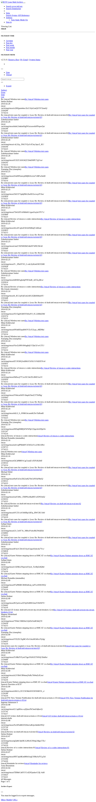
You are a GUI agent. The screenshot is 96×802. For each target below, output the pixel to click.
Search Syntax (11, 15)
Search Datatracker (13, 9)
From (3, 92)
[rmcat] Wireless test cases (32, 452)
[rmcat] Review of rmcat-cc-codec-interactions (56, 436)
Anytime (9, 41)
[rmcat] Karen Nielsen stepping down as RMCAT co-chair (70, 682)
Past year (9, 50)
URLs (14, 800)
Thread (9, 75)
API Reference (24, 15)
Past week (10, 45)
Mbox (3, 800)
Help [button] (8, 13)
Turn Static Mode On (19, 20)
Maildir (9, 800)
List (2, 97)
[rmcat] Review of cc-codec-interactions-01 (52, 748)
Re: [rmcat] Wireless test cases (36, 99)
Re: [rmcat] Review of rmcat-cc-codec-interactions (60, 219)
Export (8, 86)
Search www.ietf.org (14, 6)
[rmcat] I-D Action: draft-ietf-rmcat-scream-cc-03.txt (62, 716)
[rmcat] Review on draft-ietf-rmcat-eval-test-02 (56, 732)
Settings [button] (9, 18)
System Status (34, 60)
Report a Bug (13, 60)
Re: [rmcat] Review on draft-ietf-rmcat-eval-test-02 (61, 504)
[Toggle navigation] (24, 2)
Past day (9, 43)
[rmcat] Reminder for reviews (36, 763)
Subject (4, 90)
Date (8, 72)
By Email (24, 60)
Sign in (9, 22)
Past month (10, 47)
